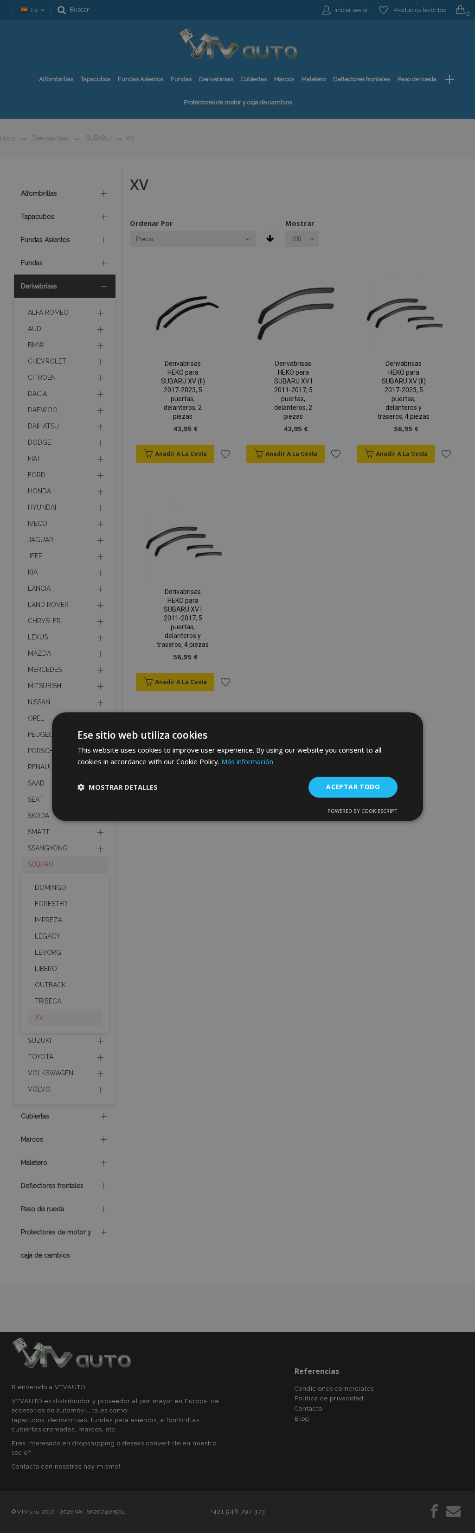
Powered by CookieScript (362, 810)
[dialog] (237, 766)
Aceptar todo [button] (353, 786)
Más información (247, 761)
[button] (117, 787)
